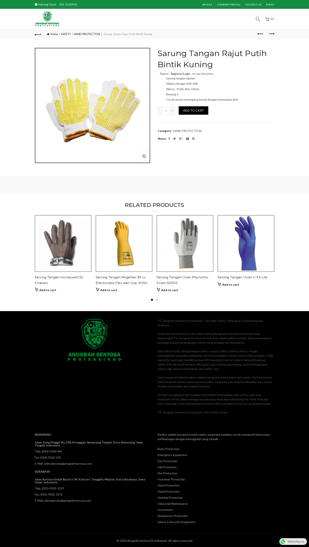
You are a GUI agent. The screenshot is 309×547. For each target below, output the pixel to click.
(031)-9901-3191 (53, 488)
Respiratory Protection (173, 516)
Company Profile (229, 4)
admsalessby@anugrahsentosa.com (67, 500)
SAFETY (66, 34)
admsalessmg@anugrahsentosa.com (68, 463)
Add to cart (193, 110)
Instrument (165, 509)
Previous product (260, 34)
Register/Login (180, 73)
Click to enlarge (144, 156)
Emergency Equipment (172, 455)
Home (54, 34)
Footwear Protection (171, 479)
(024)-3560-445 (52, 451)
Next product (271, 34)
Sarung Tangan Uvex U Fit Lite (243, 277)
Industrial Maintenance (173, 503)
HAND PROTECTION (87, 34)
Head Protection (169, 491)
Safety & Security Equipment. (177, 522)
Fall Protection (167, 467)
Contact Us (253, 4)
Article (207, 4)
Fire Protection (167, 473)
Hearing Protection (170, 497)
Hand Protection (169, 485)
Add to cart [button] (47, 290)
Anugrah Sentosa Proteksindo (147, 540)
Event (270, 4)
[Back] (38, 34)
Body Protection (168, 449)
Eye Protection (167, 461)
